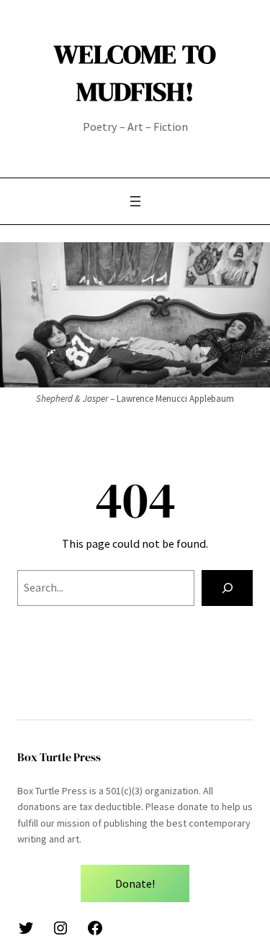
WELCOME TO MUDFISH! (135, 72)
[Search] (227, 588)
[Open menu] (135, 201)
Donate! (135, 883)
